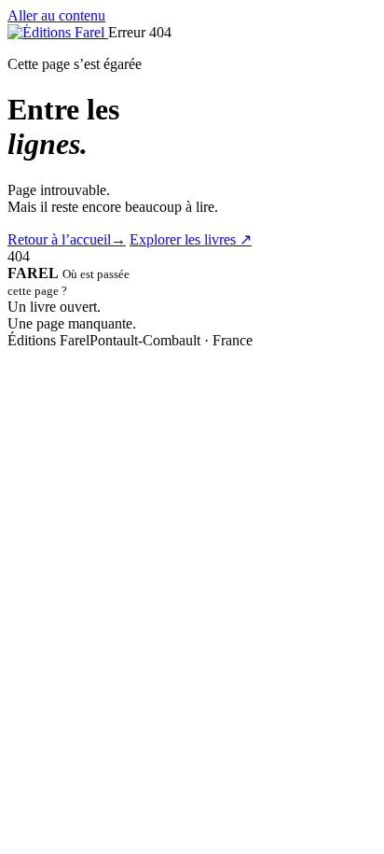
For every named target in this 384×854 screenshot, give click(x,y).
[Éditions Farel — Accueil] (57, 32)
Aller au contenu (56, 15)
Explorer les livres (191, 239)
